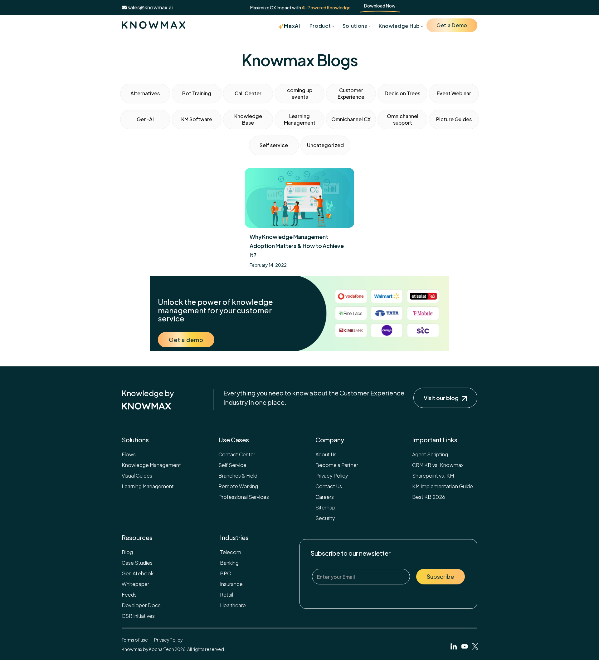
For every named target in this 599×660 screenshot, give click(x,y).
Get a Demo (451, 25)
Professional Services (243, 497)
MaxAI (292, 25)
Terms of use (135, 640)
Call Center (248, 93)
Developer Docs (141, 605)
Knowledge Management (151, 465)
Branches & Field (237, 475)
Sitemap (325, 507)
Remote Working (238, 486)
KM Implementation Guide (442, 486)
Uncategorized (325, 145)
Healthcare (233, 605)
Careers (324, 497)
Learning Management (299, 119)
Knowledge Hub (399, 25)
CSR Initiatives (138, 616)
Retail (226, 594)
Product (320, 25)
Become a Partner (336, 465)
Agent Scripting (430, 454)
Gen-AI (145, 119)
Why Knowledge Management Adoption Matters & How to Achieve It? (297, 245)
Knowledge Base (248, 119)
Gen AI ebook (137, 573)
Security (325, 518)
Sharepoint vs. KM (433, 475)
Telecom (230, 552)
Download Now (380, 5)
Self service (274, 145)
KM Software (196, 119)
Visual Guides (137, 475)
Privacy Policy (331, 475)
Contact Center (236, 454)
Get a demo (186, 339)
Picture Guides (454, 119)
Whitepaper (135, 584)
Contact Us (328, 486)
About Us (326, 454)
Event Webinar (454, 93)
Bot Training (196, 93)
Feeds (129, 594)
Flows (129, 454)
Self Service (232, 465)
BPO (225, 573)
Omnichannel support (402, 119)
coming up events (299, 93)
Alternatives (145, 93)
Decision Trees (402, 93)
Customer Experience (351, 93)
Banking (229, 562)
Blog (127, 552)
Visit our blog (441, 397)
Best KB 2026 (428, 497)
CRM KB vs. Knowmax (438, 465)
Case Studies (137, 562)
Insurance (231, 584)
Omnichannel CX (351, 119)
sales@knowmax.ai (150, 7)
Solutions (355, 25)
